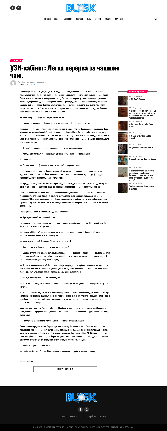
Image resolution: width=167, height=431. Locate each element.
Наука (89, 19)
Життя (83, 416)
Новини (57, 19)
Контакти (102, 416)
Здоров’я (79, 19)
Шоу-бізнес (67, 19)
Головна (47, 19)
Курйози (98, 19)
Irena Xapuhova (26, 84)
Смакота (108, 19)
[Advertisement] (83, 40)
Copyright (119, 19)
